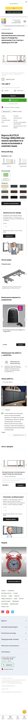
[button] (2, 58)
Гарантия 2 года (10, 79)
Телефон (5, 223)
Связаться (9, 665)
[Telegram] (12, 612)
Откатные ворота (6, 29)
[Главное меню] (25, 21)
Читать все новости (14, 581)
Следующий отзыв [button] (18, 435)
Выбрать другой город (14, 12)
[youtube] (7, 612)
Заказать (13, 96)
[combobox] (14, 382)
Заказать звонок (11, 519)
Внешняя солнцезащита (10, 645)
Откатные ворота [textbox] (8, 382)
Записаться (9, 236)
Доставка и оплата (13, 103)
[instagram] (2, 612)
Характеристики (6, 111)
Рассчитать (15, 100)
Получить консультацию (11, 203)
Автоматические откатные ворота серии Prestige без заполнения (13, 473)
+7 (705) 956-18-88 (15, 22)
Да (14, 8)
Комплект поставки (17, 111)
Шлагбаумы (5, 652)
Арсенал (8, 409)
